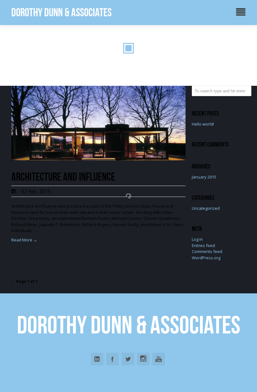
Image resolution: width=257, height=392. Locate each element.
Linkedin (97, 359)
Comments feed (207, 251)
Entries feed (203, 245)
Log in (197, 239)
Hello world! (203, 124)
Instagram (143, 359)
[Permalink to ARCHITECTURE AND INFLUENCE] (98, 159)
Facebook (112, 359)
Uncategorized (206, 208)
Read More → (24, 240)
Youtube (158, 359)
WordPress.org (206, 257)
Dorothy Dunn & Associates (61, 12)
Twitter (128, 359)
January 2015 (204, 177)
